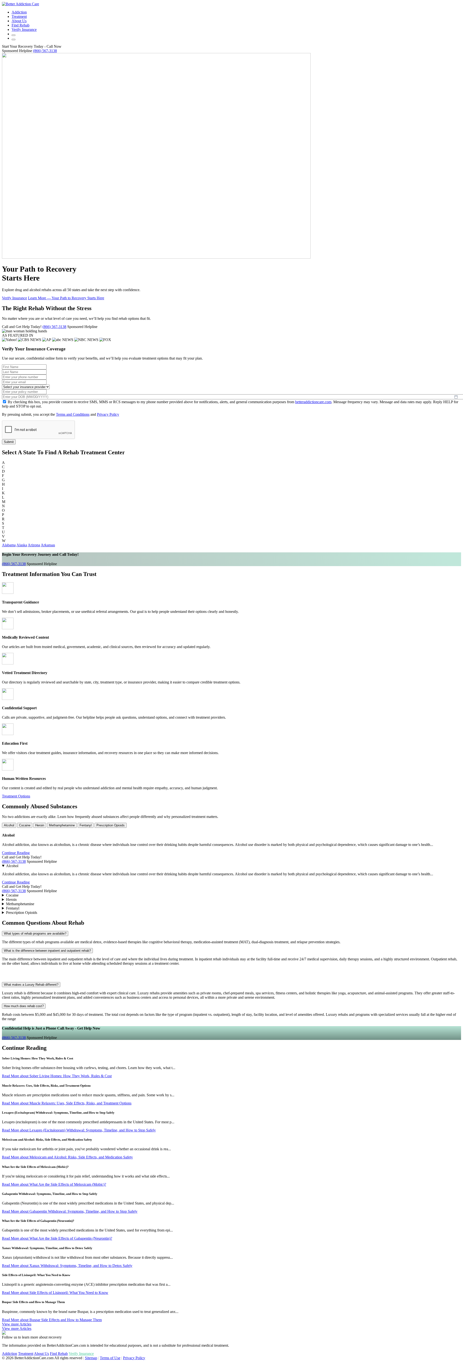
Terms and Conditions (72, 414)
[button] (17, 51)
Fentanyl (86, 825)
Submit (9, 442)
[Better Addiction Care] (20, 4)
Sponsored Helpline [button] (82, 327)
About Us (19, 21)
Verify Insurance (14, 298)
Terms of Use (110, 1358)
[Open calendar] (456, 397)
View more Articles (16, 1328)
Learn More (66, 298)
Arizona (34, 545)
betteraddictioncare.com (313, 402)
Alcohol (9, 825)
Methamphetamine (62, 825)
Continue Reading (16, 853)
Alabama (9, 545)
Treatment (19, 16)
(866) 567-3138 (45, 51)
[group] (231, 686)
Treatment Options (16, 796)
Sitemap (91, 1358)
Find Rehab (20, 25)
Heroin (39, 825)
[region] (231, 1189)
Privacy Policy (108, 414)
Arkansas (48, 545)
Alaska (21, 545)
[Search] (13, 35)
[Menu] (13, 39)
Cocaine (24, 825)
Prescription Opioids (110, 825)
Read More (57, 1076)
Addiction (19, 12)
